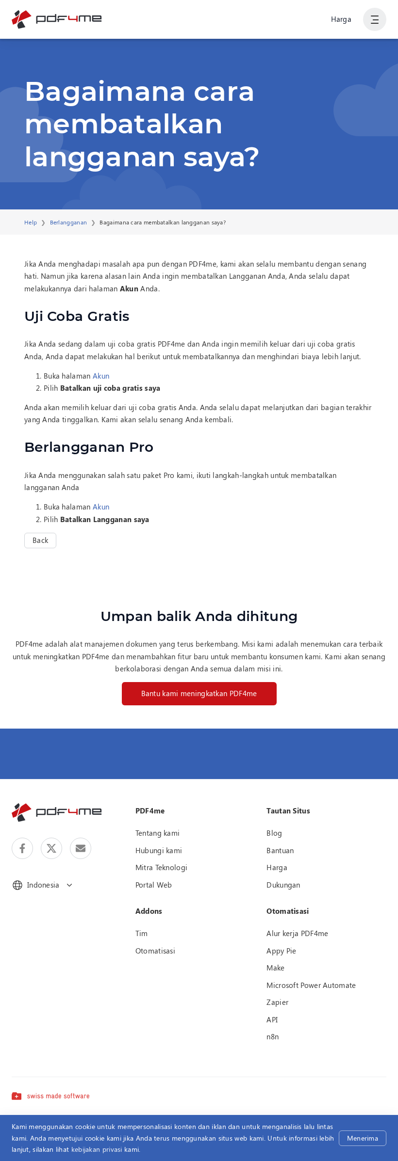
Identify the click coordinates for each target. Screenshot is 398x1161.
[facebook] (22, 848)
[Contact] (80, 848)
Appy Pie (281, 950)
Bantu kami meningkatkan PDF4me (199, 693)
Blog (274, 833)
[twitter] (51, 848)
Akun (101, 376)
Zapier (277, 1002)
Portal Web (153, 885)
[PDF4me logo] (57, 19)
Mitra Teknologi (161, 867)
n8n (272, 1036)
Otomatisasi (155, 950)
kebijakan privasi (96, 1149)
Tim (141, 933)
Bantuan (280, 850)
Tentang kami (157, 833)
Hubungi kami (158, 850)
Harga (341, 19)
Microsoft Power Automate (311, 985)
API (272, 1019)
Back (40, 540)
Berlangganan (68, 222)
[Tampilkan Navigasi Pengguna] (374, 19)
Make (275, 967)
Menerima (362, 1138)
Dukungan (283, 885)
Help (30, 222)
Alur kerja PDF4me (297, 933)
